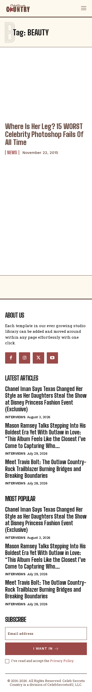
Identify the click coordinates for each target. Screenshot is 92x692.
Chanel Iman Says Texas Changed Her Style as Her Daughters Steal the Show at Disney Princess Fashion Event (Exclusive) (46, 399)
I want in (43, 648)
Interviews (15, 417)
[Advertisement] (46, 226)
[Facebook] (10, 358)
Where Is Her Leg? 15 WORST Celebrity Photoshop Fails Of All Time (44, 134)
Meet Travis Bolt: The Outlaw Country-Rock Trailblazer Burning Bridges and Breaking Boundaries (45, 469)
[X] (38, 358)
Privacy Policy (61, 660)
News (12, 152)
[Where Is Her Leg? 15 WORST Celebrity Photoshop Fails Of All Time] (46, 92)
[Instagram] (24, 358)
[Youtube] (52, 358)
